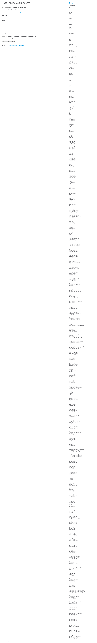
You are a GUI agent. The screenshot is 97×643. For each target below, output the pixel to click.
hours (70, 13)
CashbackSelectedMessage (73, 252)
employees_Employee (72, 524)
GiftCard (70, 181)
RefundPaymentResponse (73, 463)
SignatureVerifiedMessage (73, 354)
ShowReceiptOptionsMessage (74, 348)
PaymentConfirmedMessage (73, 312)
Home (71, 3)
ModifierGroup (71, 104)
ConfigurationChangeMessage (74, 257)
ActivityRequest (72, 239)
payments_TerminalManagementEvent (75, 593)
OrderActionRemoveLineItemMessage (75, 301)
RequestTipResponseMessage (74, 332)
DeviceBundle (71, 61)
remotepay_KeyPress (72, 632)
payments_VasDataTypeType (73, 598)
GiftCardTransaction (72, 183)
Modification (71, 129)
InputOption (71, 283)
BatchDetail (71, 153)
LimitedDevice (71, 68)
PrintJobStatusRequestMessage (74, 318)
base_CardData (71, 507)
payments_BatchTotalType (73, 564)
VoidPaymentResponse (72, 502)
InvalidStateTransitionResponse (75, 432)
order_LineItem (71, 550)
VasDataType (71, 226)
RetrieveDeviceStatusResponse (74, 471)
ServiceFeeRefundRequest (73, 201)
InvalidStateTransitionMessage (74, 284)
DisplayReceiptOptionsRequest (74, 420)
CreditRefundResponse (73, 166)
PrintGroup (71, 137)
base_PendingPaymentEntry (73, 510)
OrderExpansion (71, 131)
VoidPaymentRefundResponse (74, 500)
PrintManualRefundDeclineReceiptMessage (76, 449)
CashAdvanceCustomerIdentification (75, 161)
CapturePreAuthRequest (73, 398)
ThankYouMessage (72, 360)
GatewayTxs (71, 178)
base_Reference (71, 513)
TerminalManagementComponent (74, 209)
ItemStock (70, 96)
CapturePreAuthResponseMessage (74, 249)
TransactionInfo (72, 222)
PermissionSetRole (72, 78)
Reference (70, 84)
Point (70, 34)
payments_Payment (72, 584)
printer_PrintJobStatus (73, 610)
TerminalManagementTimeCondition (75, 216)
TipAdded (70, 484)
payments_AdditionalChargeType (74, 557)
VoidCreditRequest (72, 496)
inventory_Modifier (72, 539)
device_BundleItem (72, 517)
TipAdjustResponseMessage (73, 364)
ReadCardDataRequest (72, 460)
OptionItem (71, 108)
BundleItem (71, 57)
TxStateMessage (71, 369)
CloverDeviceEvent (72, 409)
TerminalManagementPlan (73, 212)
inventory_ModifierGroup (73, 540)
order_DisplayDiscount (73, 545)
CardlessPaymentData (72, 159)
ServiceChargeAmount (72, 200)
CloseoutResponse (72, 406)
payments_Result (72, 586)
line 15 (22, 12)
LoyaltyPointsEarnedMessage (74, 292)
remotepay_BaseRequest (73, 624)
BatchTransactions (72, 158)
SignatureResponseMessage (73, 353)
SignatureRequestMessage (73, 352)
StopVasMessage (71, 357)
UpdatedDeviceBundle (72, 72)
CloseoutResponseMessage (73, 255)
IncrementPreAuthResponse (73, 429)
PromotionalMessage (72, 193)
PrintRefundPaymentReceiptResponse (75, 456)
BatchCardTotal (71, 152)
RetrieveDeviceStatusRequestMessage (75, 340)
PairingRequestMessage (73, 307)
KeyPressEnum (71, 285)
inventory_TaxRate (72, 541)
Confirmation (71, 44)
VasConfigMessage (72, 374)
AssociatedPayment (72, 147)
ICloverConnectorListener (73, 426)
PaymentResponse (72, 189)
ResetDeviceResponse (72, 466)
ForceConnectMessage (72, 275)
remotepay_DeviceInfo (73, 630)
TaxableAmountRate (72, 206)
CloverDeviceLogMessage (73, 256)
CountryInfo (71, 32)
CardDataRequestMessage (73, 250)
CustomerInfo (71, 47)
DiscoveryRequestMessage (73, 266)
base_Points (71, 512)
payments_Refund (72, 585)
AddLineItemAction (72, 243)
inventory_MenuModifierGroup (74, 536)
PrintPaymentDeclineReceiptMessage (75, 451)
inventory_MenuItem (72, 534)
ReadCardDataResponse (73, 461)
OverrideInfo (71, 136)
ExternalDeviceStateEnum (73, 272)
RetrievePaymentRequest (73, 472)
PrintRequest (71, 457)
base (69, 8)
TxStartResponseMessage (73, 366)
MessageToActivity (72, 439)
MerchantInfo (71, 437)
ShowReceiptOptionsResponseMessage (75, 349)
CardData (70, 28)
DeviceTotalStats (72, 171)
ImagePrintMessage (72, 279)
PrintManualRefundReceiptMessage (75, 450)
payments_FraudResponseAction (74, 578)
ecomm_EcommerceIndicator (73, 522)
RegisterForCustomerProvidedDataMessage (76, 325)
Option (70, 107)
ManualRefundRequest (72, 434)
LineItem (70, 126)
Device (70, 58)
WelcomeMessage (71, 389)
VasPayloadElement (72, 228)
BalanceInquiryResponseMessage (74, 245)
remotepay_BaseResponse (73, 625)
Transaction (71, 221)
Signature (70, 39)
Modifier (70, 103)
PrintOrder (71, 138)
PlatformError (71, 443)
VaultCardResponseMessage (73, 380)
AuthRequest (71, 392)
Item (69, 92)
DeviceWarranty (71, 67)
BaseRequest (71, 394)
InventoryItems (71, 91)
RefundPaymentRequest (73, 462)
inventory (70, 14)
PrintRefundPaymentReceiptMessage (75, 455)
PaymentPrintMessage (72, 314)
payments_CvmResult (72, 575)
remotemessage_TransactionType (74, 619)
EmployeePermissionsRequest (74, 268)
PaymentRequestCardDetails (74, 143)
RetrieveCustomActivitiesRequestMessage (76, 337)
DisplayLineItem (72, 120)
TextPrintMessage (72, 359)
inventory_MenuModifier (73, 535)
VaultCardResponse (72, 494)
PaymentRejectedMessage (73, 315)
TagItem (70, 112)
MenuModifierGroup (72, 101)
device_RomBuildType (72, 521)
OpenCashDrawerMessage (73, 296)
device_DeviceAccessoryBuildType (75, 518)
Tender (70, 40)
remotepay (5, 7)
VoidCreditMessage (72, 382)
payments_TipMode (72, 597)
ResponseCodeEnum (72, 467)
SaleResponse (71, 479)
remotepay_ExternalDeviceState (74, 631)
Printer (70, 234)
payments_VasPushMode (73, 603)
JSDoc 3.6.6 (11, 641)
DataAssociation (72, 89)
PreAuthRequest (71, 444)
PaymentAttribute (72, 188)
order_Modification (72, 551)
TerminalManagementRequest (74, 215)
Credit (70, 164)
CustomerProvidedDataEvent (74, 415)
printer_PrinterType (72, 609)
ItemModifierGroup (72, 95)
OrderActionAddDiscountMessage (74, 297)
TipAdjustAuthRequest (73, 485)
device (70, 11)
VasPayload (71, 227)
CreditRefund (71, 165)
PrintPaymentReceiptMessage (74, 454)
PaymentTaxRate (71, 192)
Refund (70, 194)
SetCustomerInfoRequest (73, 480)
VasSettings (71, 232)
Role (69, 79)
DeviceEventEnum (72, 417)
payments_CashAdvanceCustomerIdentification (77, 570)
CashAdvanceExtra (72, 163)
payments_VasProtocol (73, 602)
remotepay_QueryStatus (73, 635)
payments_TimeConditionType (74, 596)
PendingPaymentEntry (72, 33)
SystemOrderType (72, 141)
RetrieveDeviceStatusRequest (74, 469)
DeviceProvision (72, 62)
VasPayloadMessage (72, 375)
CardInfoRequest (72, 400)
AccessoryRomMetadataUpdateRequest (75, 55)
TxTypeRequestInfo (72, 370)
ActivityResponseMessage (73, 240)
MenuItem (70, 98)
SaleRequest (71, 478)
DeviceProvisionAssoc (73, 63)
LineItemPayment (72, 186)
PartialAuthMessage (72, 309)
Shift (70, 80)
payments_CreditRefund (73, 573)
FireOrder (70, 125)
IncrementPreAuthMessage (73, 280)
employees (70, 12)
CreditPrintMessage (72, 260)
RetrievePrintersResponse (73, 477)
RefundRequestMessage (73, 323)
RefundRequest (71, 195)
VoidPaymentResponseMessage (74, 388)
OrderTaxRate (71, 132)
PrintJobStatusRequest (73, 446)
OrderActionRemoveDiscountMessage (75, 300)
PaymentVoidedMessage (73, 317)
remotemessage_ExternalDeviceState (75, 613)
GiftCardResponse (72, 182)
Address (70, 27)
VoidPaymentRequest (72, 501)
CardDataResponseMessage (73, 251)
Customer (70, 45)
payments (70, 18)
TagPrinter (71, 113)
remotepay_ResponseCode (73, 637)
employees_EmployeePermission (74, 527)
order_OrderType (72, 552)
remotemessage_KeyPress (73, 614)
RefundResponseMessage (73, 324)
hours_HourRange (72, 529)
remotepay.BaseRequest (8, 18)
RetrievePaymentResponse (73, 473)
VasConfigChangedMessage (73, 372)
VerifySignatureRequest (73, 495)
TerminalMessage (72, 358)
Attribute (70, 85)
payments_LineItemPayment (73, 581)
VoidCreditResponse (72, 497)
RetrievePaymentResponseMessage (75, 343)
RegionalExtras (71, 198)
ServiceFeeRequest (72, 203)
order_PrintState (72, 553)
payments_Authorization (73, 561)
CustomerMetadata (72, 49)
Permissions (71, 75)
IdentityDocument (72, 51)
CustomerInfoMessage (72, 261)
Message (70, 295)
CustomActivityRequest (73, 411)
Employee (70, 73)
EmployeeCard (71, 74)
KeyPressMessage (72, 286)
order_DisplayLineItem (73, 546)
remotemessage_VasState (73, 621)
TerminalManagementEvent (73, 211)
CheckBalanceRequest (72, 403)
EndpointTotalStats (72, 175)
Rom (69, 69)
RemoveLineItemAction (73, 330)
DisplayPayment (71, 124)
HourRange (70, 81)
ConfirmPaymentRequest (73, 410)
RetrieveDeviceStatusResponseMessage (76, 341)
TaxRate (70, 114)
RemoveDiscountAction (73, 329)
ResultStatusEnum (72, 336)
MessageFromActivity (72, 438)
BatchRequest (71, 154)
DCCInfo (70, 170)
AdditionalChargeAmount (73, 146)
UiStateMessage (71, 371)
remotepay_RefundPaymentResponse (75, 636)
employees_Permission (73, 528)
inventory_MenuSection (73, 538)
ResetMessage (71, 335)
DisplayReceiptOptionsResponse (74, 421)
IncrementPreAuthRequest (73, 428)
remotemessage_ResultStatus (74, 618)
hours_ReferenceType (72, 530)
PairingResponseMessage (73, 308)
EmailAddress (71, 50)
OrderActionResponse (72, 302)
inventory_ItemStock (72, 533)
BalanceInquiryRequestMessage (74, 244)
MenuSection (71, 102)
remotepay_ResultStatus (73, 638)
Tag (69, 205)
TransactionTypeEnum (72, 491)
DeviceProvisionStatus (73, 64)
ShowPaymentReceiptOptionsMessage (75, 347)
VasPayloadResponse (72, 229)
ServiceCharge (71, 38)
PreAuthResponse (72, 445)
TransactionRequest (72, 490)
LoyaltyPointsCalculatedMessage (75, 291)
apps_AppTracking (72, 506)
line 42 (22, 26)
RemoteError (71, 326)
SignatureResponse (72, 483)
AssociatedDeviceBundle (73, 56)
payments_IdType (72, 580)
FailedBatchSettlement (73, 176)
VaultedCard (71, 233)
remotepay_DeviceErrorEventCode (75, 627)
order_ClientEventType (73, 544)
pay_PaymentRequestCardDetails (74, 556)
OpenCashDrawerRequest (73, 440)
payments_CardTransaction (73, 568)
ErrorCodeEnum (71, 269)
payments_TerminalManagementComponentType (77, 591)
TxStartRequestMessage (73, 365)
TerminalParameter (72, 218)
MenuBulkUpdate (71, 97)
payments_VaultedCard (73, 607)
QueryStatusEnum (72, 320)
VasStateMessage (72, 377)
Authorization (71, 149)
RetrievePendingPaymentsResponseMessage (76, 346)
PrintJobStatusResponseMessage (74, 319)
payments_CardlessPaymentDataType (75, 567)
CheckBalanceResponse (73, 404)
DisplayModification (72, 121)
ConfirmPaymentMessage (73, 258)
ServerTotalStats (72, 199)
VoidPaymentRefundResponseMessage (75, 387)
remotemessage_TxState (73, 620)
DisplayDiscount (72, 119)
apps (69, 7)
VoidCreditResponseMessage (74, 383)
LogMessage (71, 290)
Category (70, 86)
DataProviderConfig (72, 416)
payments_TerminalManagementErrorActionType (77, 592)
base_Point (71, 511)
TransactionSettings (72, 223)
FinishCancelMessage (72, 273)
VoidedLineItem (71, 142)
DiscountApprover (72, 172)
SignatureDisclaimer (72, 204)
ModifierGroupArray (72, 106)
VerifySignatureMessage (73, 381)
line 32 (22, 45)
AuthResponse (71, 393)
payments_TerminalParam (73, 595)
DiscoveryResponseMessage (73, 267)
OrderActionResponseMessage (74, 303)
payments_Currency (72, 574)
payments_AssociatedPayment (74, 558)
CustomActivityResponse (73, 412)
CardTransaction (72, 160)
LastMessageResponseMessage (74, 289)
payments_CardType (72, 569)
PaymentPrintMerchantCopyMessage (75, 313)
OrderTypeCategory (72, 135)
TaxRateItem (71, 115)
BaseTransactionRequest (73, 397)
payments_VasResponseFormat (74, 604)
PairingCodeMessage (72, 306)
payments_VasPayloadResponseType (75, 601)
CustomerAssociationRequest (74, 46)
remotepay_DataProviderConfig (74, 626)
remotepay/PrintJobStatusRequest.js (15, 12)
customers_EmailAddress (73, 516)
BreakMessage (71, 246)
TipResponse (71, 489)
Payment (70, 187)
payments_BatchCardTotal (73, 563)
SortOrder (70, 109)
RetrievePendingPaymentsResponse (75, 474)
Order (70, 130)
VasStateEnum (71, 376)
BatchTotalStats (72, 155)
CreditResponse (71, 169)
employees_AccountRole (73, 523)
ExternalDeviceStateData (73, 422)
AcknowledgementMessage (73, 235)
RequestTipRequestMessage (73, 331)
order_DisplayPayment (73, 547)
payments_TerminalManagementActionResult (76, 590)
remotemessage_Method (73, 615)
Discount (70, 90)
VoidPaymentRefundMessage (73, 386)
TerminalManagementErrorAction (74, 210)
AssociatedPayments (72, 148)
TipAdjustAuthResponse (73, 486)
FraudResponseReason (72, 177)
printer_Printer (72, 608)
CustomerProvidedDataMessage (74, 262)
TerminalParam (71, 217)
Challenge (70, 29)
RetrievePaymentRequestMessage (74, 342)
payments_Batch (71, 562)
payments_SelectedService (73, 587)
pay (69, 17)
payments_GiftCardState (73, 579)
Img (69, 427)
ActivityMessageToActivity (74, 238)
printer (70, 19)
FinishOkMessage (72, 274)
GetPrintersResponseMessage (74, 278)
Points (70, 35)
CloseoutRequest (72, 405)
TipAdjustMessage (72, 363)
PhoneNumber (71, 52)
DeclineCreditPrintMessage (74, 263)
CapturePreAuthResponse (73, 399)
